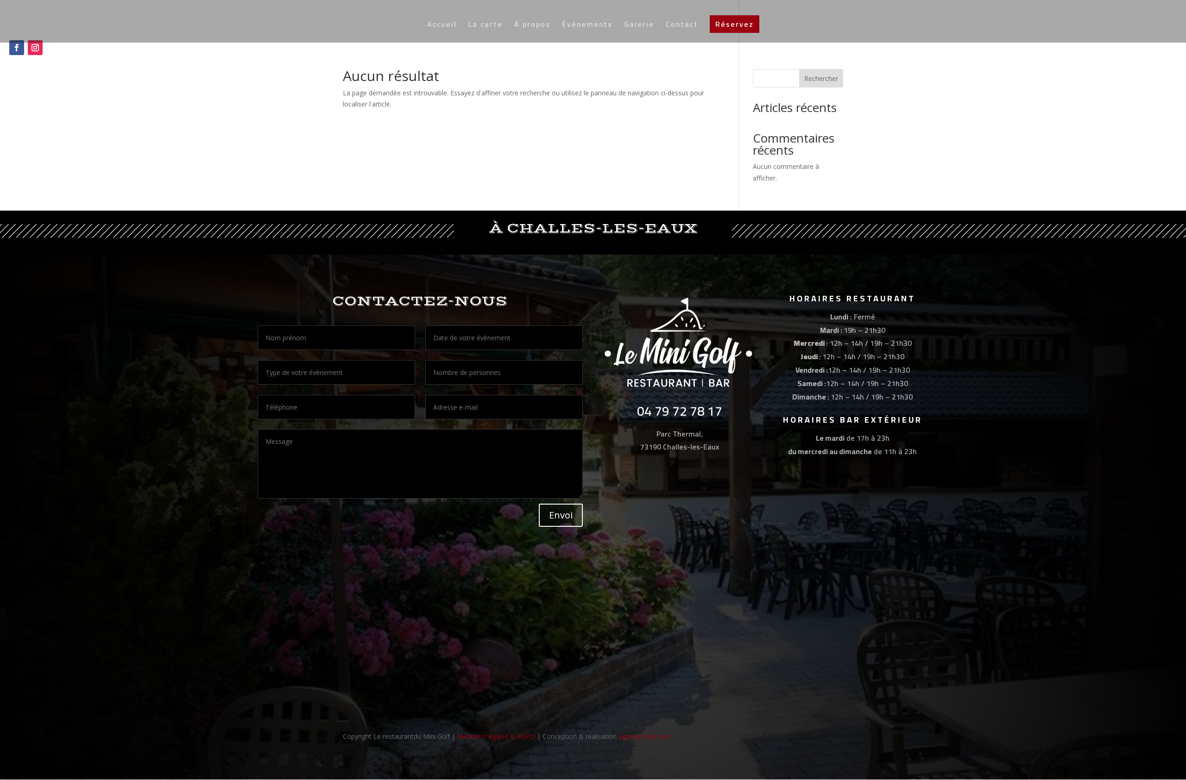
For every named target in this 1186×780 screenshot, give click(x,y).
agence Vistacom (644, 736)
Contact (682, 26)
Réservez (734, 24)
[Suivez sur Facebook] (16, 47)
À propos (532, 26)
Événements (587, 26)
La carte (485, 26)
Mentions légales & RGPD (496, 736)
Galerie (639, 26)
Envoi (561, 515)
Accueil (442, 26)
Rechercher (821, 78)
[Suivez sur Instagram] (35, 47)
